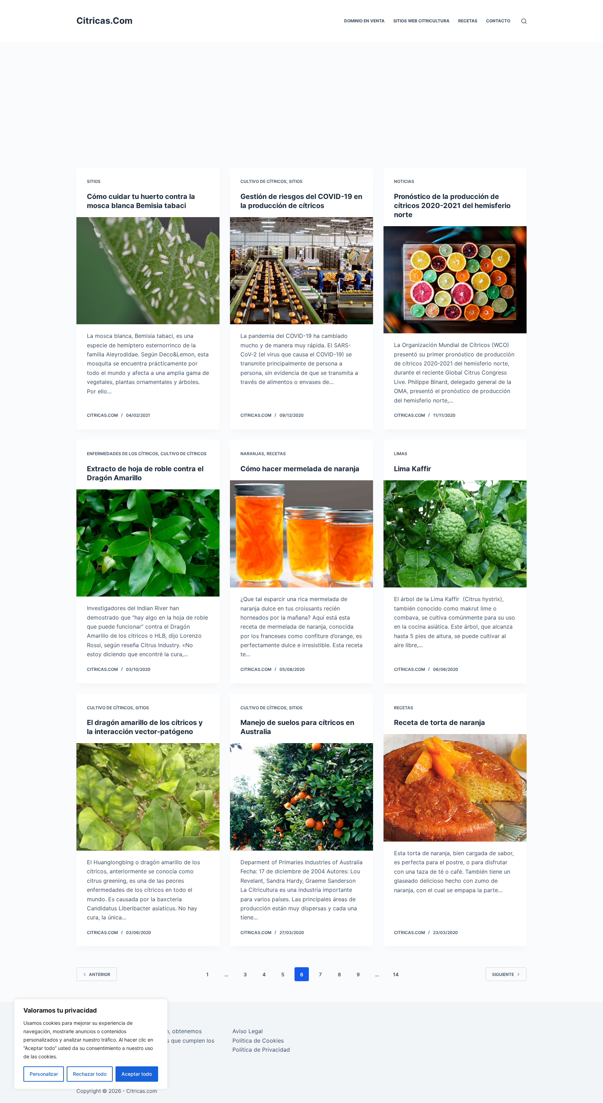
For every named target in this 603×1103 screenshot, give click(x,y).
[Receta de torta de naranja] (455, 788)
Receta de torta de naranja (439, 722)
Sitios (93, 181)
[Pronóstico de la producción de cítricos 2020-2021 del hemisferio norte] (455, 280)
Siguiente (503, 974)
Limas (400, 453)
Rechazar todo (89, 1074)
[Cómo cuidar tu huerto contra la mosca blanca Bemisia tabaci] (147, 271)
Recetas (467, 20)
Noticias (404, 181)
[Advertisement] (301, 94)
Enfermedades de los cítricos (122, 453)
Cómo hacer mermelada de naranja (299, 469)
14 (396, 974)
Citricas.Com (104, 20)
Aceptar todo (136, 1074)
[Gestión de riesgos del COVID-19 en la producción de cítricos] (301, 271)
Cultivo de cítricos (263, 181)
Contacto (498, 20)
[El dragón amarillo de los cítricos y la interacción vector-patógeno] (147, 797)
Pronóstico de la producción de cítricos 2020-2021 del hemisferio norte (452, 205)
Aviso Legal (247, 1031)
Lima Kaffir (412, 469)
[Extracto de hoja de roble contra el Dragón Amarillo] (147, 543)
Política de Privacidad (261, 1049)
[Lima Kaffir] (455, 534)
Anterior (99, 974)
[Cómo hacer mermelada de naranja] (301, 534)
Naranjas (252, 453)
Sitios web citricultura (421, 20)
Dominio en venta (364, 20)
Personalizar (44, 1074)
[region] (91, 1044)
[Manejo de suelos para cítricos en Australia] (301, 797)
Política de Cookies (258, 1040)
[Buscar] (524, 21)
